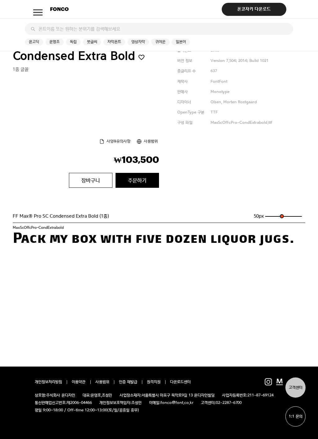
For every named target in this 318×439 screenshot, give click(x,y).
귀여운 (160, 41)
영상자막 (138, 41)
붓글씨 (92, 41)
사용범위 (151, 141)
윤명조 (54, 41)
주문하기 (137, 180)
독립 (73, 41)
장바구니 (90, 180)
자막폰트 (114, 41)
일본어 (181, 41)
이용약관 (79, 382)
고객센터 (295, 387)
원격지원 (154, 382)
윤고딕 (34, 41)
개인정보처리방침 (48, 382)
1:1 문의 (295, 416)
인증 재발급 (128, 382)
